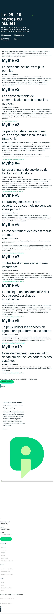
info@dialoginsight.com (6, 534)
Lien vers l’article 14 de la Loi (9, 121)
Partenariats (4, 558)
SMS (2, 585)
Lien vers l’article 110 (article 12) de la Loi (13, 253)
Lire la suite (5, 429)
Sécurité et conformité (7, 561)
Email (2, 582)
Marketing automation (7, 574)
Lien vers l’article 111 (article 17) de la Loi (13, 159)
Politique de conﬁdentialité (7, 599)
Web (2, 590)
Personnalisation (5, 571)
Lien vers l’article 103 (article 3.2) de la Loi (13, 281)
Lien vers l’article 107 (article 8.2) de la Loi (13, 317)
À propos (3, 547)
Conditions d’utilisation (6, 603)
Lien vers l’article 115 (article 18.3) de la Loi (13, 343)
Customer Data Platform (7, 569)
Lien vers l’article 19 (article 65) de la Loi (12, 191)
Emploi (3, 552)
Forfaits (3, 555)
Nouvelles (4, 550)
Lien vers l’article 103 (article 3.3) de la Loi (13, 373)
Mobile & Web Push (6, 588)
